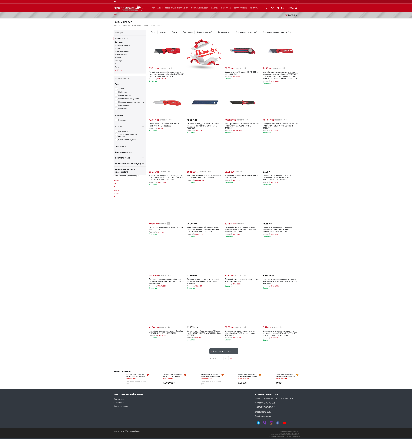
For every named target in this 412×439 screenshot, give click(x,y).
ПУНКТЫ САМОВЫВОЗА (199, 8)
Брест (116, 183)
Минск (116, 187)
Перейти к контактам (263, 416)
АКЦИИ (160, 8)
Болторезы (119, 42)
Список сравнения (121, 406)
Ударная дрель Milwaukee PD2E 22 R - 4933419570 (172, 375)
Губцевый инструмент (122, 45)
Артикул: (152, 79)
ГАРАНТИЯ (214, 8)
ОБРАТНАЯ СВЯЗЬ (240, 8)
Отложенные (119, 402)
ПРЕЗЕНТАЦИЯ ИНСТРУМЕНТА (176, 8)
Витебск (116, 193)
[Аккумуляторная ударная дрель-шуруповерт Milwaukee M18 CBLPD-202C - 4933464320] (119, 379)
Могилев (117, 197)
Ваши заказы (119, 399)
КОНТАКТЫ (254, 8)
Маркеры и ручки (121, 54)
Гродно (116, 180)
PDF (153, 8)
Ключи (117, 48)
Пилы (117, 67)
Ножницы (118, 61)
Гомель (116, 190)
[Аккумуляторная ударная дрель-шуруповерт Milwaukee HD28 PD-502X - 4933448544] (193, 379)
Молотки (118, 57)
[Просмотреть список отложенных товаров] (272, 8)
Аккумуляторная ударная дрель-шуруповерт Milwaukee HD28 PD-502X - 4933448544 (211, 375)
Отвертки (118, 64)
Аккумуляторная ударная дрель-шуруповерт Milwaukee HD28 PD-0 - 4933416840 (286, 375)
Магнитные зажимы (122, 51)
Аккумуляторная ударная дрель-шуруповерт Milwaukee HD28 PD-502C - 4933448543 (248, 375)
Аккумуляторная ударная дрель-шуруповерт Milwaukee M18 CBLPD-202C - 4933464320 (136, 375)
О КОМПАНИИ (226, 8)
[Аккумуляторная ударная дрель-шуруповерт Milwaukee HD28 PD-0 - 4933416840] (268, 379)
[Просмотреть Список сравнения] (267, 8)
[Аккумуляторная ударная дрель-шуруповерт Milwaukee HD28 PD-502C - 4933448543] (231, 379)
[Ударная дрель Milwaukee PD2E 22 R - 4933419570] (156, 379)
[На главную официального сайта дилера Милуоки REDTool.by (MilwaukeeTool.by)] (129, 8)
